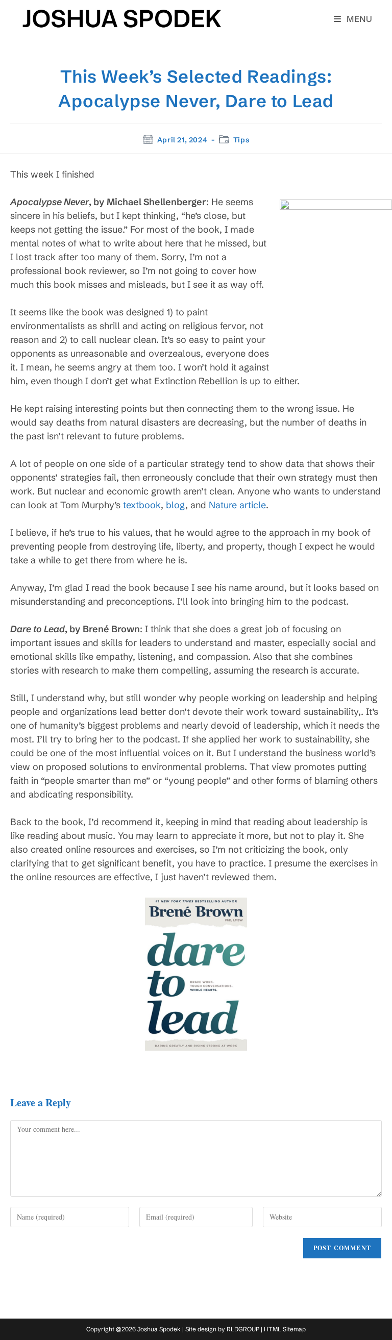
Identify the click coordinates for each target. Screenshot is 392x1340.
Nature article (237, 505)
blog (175, 505)
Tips (241, 139)
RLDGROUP (243, 1329)
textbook (142, 505)
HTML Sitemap (285, 1329)
